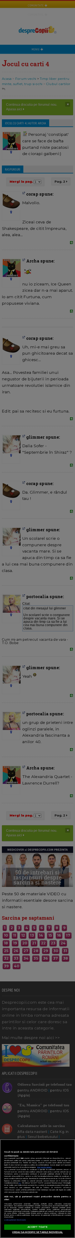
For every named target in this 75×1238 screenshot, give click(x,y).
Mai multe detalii (44, 1167)
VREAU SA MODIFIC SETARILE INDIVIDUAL (37, 1232)
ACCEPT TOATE (37, 1226)
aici (20, 1183)
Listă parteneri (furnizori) (15, 1220)
